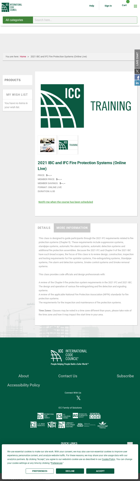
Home (23, 56)
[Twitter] (78, 398)
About (23, 376)
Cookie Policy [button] (108, 459)
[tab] (44, 227)
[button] (47, 144)
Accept (100, 471)
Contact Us (67, 376)
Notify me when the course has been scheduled (65, 202)
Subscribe (125, 376)
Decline (70, 471)
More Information (72, 228)
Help (92, 5)
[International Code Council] (12, 7)
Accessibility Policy (23, 385)
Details (44, 228)
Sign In (108, 5)
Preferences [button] (56, 463)
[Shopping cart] (125, 6)
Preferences (39, 471)
